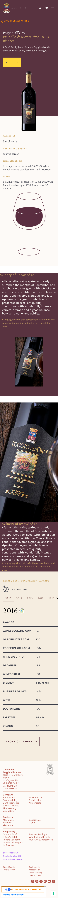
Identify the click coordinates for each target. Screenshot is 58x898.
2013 (30, 598)
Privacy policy (9, 870)
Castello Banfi (10, 834)
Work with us (35, 797)
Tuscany (7, 822)
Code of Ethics (35, 875)
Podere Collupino (11, 839)
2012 (41, 598)
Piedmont (8, 825)
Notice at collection (13, 894)
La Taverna (8, 845)
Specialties (35, 820)
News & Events (11, 805)
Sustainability (10, 800)
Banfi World (9, 797)
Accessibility (34, 870)
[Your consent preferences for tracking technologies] (53, 893)
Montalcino (9, 820)
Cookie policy (34, 867)
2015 (19, 598)
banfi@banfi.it (10, 780)
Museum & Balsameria (41, 839)
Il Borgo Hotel (10, 837)
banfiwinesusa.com (13, 859)
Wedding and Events (39, 837)
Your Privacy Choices (26, 889)
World (32, 822)
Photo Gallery (9, 808)
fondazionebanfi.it (12, 856)
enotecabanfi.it (10, 852)
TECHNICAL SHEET (19, 741)
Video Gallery (9, 811)
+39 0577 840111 (11, 783)
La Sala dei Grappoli (13, 842)
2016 (8, 598)
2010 (51, 598)
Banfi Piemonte (11, 802)
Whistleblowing (35, 872)
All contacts (35, 802)
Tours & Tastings (38, 834)
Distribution (35, 800)
